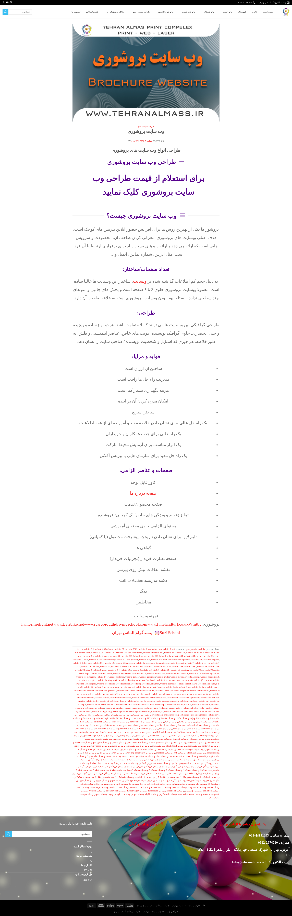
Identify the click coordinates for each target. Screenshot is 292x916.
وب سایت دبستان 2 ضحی (155, 760)
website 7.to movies (90, 666)
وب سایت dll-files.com (104, 729)
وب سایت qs (133, 746)
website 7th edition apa (132, 666)
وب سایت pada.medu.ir (137, 742)
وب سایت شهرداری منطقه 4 (200, 773)
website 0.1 (89, 649)
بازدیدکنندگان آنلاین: (82, 846)
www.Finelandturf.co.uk (168, 624)
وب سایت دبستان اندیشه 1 (130, 760)
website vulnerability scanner (205, 704)
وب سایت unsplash (164, 753)
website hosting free (87, 680)
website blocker (139, 673)
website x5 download (94, 708)
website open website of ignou (108, 694)
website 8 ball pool (162, 666)
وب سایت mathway (122, 739)
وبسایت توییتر (137, 794)
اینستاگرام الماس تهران (133, 632)
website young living (102, 711)
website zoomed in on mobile (193, 715)
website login (172, 687)
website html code (147, 680)
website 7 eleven (202, 663)
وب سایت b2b (86, 722)
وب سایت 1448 (168, 718)
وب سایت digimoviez (126, 729)
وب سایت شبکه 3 (157, 770)
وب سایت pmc (158, 746)
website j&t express (203, 680)
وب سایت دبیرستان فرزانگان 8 (121, 766)
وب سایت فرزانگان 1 (111, 773)
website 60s (98, 663)
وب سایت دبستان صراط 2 (126, 763)
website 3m (88, 656)
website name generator (105, 691)
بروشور (147, 715)
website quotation (203, 694)
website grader (162, 677)
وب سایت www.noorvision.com (183, 756)
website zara (213, 711)
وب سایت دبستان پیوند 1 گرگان (102, 760)
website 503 (144, 659)
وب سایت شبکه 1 (191, 770)
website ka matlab (168, 684)
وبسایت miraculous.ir (161, 787)
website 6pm (141, 663)
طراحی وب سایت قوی (119, 715)
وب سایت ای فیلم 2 (96, 756)
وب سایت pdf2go (101, 742)
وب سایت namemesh (196, 742)
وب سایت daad (180, 729)
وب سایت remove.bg (167, 749)
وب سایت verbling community (141, 753)
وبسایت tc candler (175, 791)
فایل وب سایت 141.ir (98, 715)
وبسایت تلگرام (151, 794)
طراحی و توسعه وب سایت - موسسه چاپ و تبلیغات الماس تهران (146, 911)
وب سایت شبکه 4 (118, 770)
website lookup (199, 687)
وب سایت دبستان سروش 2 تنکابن (154, 763)
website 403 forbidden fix (159, 656)
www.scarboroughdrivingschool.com (115, 624)
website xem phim (133, 708)
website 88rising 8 (83, 670)
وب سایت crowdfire (210, 729)
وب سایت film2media (160, 735)
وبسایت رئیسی (86, 794)
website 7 (189, 663)
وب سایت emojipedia (88, 732)
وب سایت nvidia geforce (160, 742)
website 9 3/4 (113, 670)
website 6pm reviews (157, 663)
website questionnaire (184, 694)
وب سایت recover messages (190, 749)
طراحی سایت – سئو (141, 12)
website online (87, 694)
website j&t (187, 680)
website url (204, 701)
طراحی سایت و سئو (146, 126)
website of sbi (203, 691)
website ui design (118, 701)
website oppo (129, 694)
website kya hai (127, 687)
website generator (147, 677)
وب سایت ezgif (178, 735)
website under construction (166, 701)
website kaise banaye (187, 684)
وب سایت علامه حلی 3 (154, 773)
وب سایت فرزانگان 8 (104, 777)
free (79, 649)
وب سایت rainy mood (101, 746)
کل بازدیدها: (86, 865)
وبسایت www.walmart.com (190, 794)
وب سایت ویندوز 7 (83, 780)
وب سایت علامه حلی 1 (175, 773)
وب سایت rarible (82, 746)
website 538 (196, 659)
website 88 (202, 666)
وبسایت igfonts (87, 784)
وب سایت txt (180, 753)
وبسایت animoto (187, 784)
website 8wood (99, 670)
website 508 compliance (179, 659)
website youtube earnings (140, 711)
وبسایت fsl (134, 784)
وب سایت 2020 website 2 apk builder (113, 718)
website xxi (162, 708)
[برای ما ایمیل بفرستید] (7, 2)
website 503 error (159, 659)
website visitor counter (143, 704)
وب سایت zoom (113, 756)
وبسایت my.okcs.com (119, 787)
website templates (158, 697)
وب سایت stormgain (196, 753)
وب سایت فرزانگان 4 (145, 777)
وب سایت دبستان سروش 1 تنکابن (187, 763)
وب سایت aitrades (120, 722)
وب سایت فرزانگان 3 (189, 777)
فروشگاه (242, 12)
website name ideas (126, 691)
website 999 (196, 670)
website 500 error (106, 659)
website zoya (214, 715)
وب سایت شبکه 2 (174, 770)
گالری (254, 12)
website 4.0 (115, 656)
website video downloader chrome (116, 704)
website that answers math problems (183, 697)
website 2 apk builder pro (150, 649)
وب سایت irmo (165, 739)
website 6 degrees (211, 659)
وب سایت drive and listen (208, 732)
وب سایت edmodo (107, 732)
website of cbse (162, 691)
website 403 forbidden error (134, 656)
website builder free (156, 673)
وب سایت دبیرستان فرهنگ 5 (93, 766)
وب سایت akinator (102, 722)
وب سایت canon (148, 725)
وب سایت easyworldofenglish (162, 732)
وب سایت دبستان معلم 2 (101, 763)
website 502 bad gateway (126, 659)
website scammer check (120, 697)
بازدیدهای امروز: (83, 855)
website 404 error (211, 656)
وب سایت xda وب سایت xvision (153, 756)
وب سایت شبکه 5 (101, 770)
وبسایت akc (201, 784)
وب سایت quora (119, 746)
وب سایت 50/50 (186, 722)
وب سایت (82, 715)
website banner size (122, 673)
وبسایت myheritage (99, 787)
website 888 (213, 666)
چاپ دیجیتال (209, 12)
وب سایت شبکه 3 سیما (137, 770)
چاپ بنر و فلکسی (165, 12)
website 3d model (194, 653)
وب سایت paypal (118, 742)
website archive (105, 673)
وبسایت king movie (197, 787)
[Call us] (4, 2)
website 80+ (177, 666)
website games (131, 677)
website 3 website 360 (153, 653)
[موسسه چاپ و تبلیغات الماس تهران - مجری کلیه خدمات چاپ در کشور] (285, 12)
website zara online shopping (165, 715)
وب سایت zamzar (130, 756)
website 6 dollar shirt (82, 663)
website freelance (116, 677)
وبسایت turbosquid (157, 791)
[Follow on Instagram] (11, 2)
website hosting (192, 677)
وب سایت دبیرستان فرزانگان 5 (186, 766)
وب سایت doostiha (84, 729)
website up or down (189, 701)
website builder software (177, 673)
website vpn (160, 704)
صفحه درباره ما (143, 493)
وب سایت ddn (165, 729)
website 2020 (97, 653)
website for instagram (86, 677)
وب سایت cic (82, 725)
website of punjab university (183, 691)
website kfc (89, 687)
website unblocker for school (140, 701)
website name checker (84, 691)
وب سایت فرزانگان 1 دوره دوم (87, 773)
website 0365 (131, 649)
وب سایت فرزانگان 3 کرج (167, 777)
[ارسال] (5, 12)
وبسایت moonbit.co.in (140, 787)
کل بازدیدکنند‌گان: (83, 874)
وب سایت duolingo (186, 732)
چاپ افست (227, 12)
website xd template (114, 708)
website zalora (200, 711)
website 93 (154, 670)
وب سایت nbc (179, 742)
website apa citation (88, 673)
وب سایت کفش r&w (195, 780)
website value (93, 704)
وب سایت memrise (103, 739)
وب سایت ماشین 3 (159, 780)
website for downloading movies (204, 673)
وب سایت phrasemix (82, 742)
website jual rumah (150, 684)
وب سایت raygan (212, 749)
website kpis (100, 687)
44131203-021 (259, 835)
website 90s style (140, 670)
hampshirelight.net (37, 624)
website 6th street (176, 663)
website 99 (164, 670)
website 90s (126, 670)
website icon (162, 680)
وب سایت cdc (95, 725)
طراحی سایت (136, 715)
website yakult (189, 708)
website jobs (90, 684)
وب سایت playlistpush (176, 746)
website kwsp (113, 687)
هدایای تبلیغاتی (92, 12)
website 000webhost (104, 649)
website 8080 (190, 666)
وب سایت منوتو (117, 780)
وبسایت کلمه (214, 798)
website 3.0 (169, 653)
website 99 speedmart (180, 670)
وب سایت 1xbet (138, 718)
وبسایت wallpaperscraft (115, 791)
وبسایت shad (83, 787)
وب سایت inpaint (181, 739)
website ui (104, 701)
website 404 (177, 656)
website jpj (136, 684)
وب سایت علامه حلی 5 (132, 773)
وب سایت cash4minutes (114, 725)
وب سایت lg (137, 739)
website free (102, 677)
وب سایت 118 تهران (199, 718)
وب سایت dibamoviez (147, 729)
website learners (157, 687)
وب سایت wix (105, 753)
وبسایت (140, 281)
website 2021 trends (133, 653)
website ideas (175, 680)
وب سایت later (151, 739)
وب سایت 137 (182, 718)
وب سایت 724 (171, 722)
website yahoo (175, 708)
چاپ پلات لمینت (188, 12)
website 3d (180, 653)
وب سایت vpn (119, 753)
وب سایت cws (194, 729)
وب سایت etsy (192, 735)
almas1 (135, 141)
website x (79, 708)
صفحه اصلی (268, 12)
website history (177, 677)
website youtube (120, 711)
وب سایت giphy (127, 735)
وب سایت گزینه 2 (177, 780)
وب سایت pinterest (211, 746)
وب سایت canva (133, 725)
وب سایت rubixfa (115, 749)
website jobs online (106, 684)
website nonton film (145, 691)
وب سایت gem (142, 735)
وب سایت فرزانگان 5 (124, 777)
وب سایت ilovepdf (199, 739)
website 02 (119, 649)
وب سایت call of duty (167, 725)
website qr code (144, 694)
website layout (142, 687)
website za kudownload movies (178, 711)
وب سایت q (145, 746)
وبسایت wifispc (96, 791)
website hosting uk (129, 680)
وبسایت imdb (213, 787)
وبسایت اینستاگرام (168, 794)
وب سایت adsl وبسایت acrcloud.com (147, 722)
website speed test (140, 697)
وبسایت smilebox (211, 791)
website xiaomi (149, 708)
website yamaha (204, 708)
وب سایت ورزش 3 (100, 780)
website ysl (158, 711)
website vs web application (179, 704)
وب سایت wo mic (90, 753)
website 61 (109, 663)
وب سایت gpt (112, 735)
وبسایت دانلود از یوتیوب (119, 794)
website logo (185, 687)
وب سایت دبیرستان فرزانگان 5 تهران (154, 766)
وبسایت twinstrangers (137, 791)
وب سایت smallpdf (97, 749)
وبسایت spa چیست (193, 791)
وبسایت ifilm (102, 784)
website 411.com (80, 659)
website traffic (92, 701)
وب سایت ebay (141, 732)
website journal (123, 684)
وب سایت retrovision (146, 749)
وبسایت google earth (118, 784)
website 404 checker (193, 656)
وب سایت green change (94, 735)
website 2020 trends (114, 653)
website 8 (148, 666)
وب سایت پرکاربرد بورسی (180, 760)
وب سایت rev (130, 749)
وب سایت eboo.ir (125, 732)
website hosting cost (209, 677)
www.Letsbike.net (68, 624)
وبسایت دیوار (100, 794)
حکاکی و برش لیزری (115, 12)
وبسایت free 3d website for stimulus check (159, 784)
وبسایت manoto (179, 787)
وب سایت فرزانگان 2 (210, 777)
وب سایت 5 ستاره (203, 722)
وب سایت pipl (194, 746)
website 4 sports (102, 656)
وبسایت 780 (214, 784)
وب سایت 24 (89, 718)
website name (213, 687)
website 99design (211, 670)
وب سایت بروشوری (146, 131)
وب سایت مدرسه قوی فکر (138, 780)
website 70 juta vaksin (110, 666)
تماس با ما (75, 12)
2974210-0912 (268, 842)
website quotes (102, 697)
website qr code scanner (162, 694)
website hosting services (109, 680)
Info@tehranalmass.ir (248, 862)
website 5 (93, 659)
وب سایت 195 (153, 718)
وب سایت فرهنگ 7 (85, 777)
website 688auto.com (125, 663)
